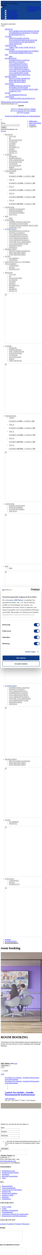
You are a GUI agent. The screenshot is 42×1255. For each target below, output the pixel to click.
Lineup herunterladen (9, 1188)
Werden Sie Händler (11, 116)
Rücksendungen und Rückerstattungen (14, 1216)
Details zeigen (30, 652)
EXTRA (7, 820)
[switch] (37, 631)
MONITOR (9, 273)
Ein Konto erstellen (15, 102)
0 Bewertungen (10, 1098)
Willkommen (5, 102)
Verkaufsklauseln (7, 1212)
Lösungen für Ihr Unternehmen (12, 1190)
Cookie (4, 1208)
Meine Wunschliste (35, 123)
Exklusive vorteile (7, 1195)
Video (4, 1178)
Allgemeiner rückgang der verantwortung (15, 1214)
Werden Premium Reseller (10, 1172)
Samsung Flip (6, 1191)
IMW (6, 566)
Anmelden (25, 102)
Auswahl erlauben (21, 664)
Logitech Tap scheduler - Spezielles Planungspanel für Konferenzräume (20, 1093)
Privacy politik (6, 1207)
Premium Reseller (33, 7)
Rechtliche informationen (10, 1210)
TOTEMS (8, 346)
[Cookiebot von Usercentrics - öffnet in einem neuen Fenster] (31, 590)
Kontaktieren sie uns (34, 9)
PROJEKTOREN (11, 759)
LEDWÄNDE (9, 504)
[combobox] (10, 125)
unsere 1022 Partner (16, 600)
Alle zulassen (21, 658)
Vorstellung (5, 1174)
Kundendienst (32, 10)
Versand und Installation (9, 1193)
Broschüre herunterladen (10, 1176)
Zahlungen (5, 1197)
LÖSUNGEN (9, 879)
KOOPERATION (11, 686)
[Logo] (3, 131)
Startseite (8, 939)
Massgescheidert (7, 1186)
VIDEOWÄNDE (10, 416)
